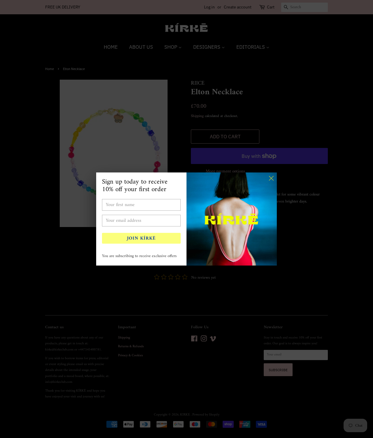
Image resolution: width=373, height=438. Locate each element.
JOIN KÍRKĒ (141, 238)
